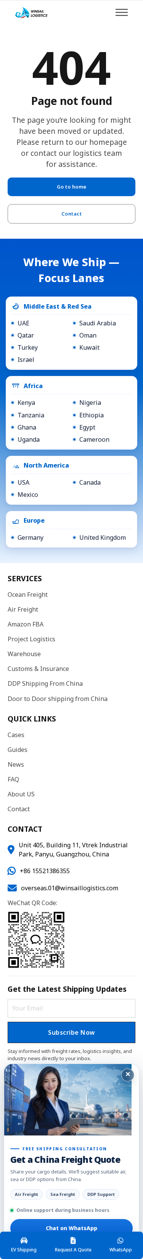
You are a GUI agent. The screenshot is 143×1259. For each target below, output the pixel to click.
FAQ (13, 779)
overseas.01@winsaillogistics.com (69, 888)
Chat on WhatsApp (71, 1228)
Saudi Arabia (97, 323)
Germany (30, 537)
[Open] (122, 12)
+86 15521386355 (45, 871)
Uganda (29, 439)
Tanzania (31, 415)
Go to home (72, 186)
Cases (16, 735)
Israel (26, 359)
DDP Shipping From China (45, 683)
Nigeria (90, 402)
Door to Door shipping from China (58, 699)
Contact (71, 213)
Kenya (26, 402)
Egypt (87, 427)
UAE (23, 323)
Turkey (28, 347)
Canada (90, 482)
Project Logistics (31, 639)
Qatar (26, 335)
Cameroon (94, 439)
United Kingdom (102, 537)
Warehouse (24, 654)
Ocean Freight (28, 594)
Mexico (28, 494)
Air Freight (23, 609)
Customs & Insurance (38, 668)
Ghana (27, 427)
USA (23, 482)
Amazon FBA (25, 624)
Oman (87, 335)
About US (21, 794)
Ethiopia (91, 415)
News (16, 764)
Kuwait (89, 347)
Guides (17, 749)
